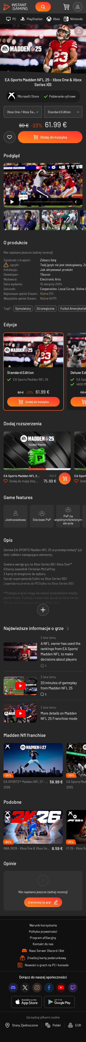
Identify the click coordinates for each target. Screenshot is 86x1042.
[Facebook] (49, 987)
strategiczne (45, 308)
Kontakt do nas (43, 944)
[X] (25, 987)
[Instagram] (37, 987)
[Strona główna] (15, 7)
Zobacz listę (48, 260)
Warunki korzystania (43, 925)
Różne (44, 294)
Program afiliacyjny (43, 938)
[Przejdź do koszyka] (66, 7)
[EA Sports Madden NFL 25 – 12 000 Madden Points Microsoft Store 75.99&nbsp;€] (37, 450)
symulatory (23, 308)
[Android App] (59, 1002)
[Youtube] (61, 987)
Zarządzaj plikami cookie (43, 1017)
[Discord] (13, 987)
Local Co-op (66, 289)
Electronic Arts (50, 279)
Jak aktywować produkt (56, 270)
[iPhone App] (26, 1002)
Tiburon (45, 274)
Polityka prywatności (43, 931)
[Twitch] (73, 987)
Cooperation (48, 289)
